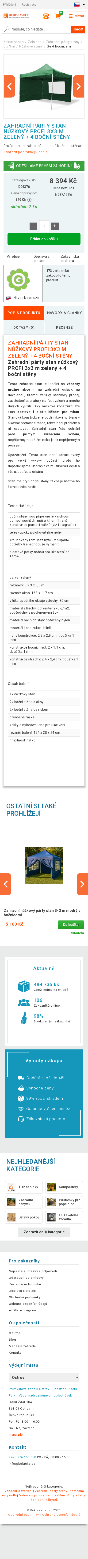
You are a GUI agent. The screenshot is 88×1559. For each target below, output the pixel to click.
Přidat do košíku (44, 239)
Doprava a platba (42, 259)
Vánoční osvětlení (18, 1491)
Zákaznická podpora (70, 259)
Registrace (29, 4)
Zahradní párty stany (63, 42)
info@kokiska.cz (22, 1463)
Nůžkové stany (31, 46)
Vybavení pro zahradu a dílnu (42, 1495)
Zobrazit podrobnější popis (26, 152)
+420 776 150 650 (22, 1457)
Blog (12, 1339)
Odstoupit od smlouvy (26, 1277)
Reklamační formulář (25, 1284)
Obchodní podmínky (25, 1297)
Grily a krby (76, 1495)
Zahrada (35, 42)
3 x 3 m (9, 46)
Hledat (78, 29)
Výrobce (13, 256)
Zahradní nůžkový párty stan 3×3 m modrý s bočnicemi (42, 912)
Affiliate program (22, 1310)
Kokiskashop (14, 42)
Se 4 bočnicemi (59, 46)
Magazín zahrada (22, 1346)
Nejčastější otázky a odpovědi (33, 1271)
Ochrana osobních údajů (28, 1303)
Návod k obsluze (26, 298)
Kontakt (15, 1352)
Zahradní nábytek (44, 1500)
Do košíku (71, 925)
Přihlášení (9, 4)
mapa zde (16, 1434)
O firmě (14, 1333)
